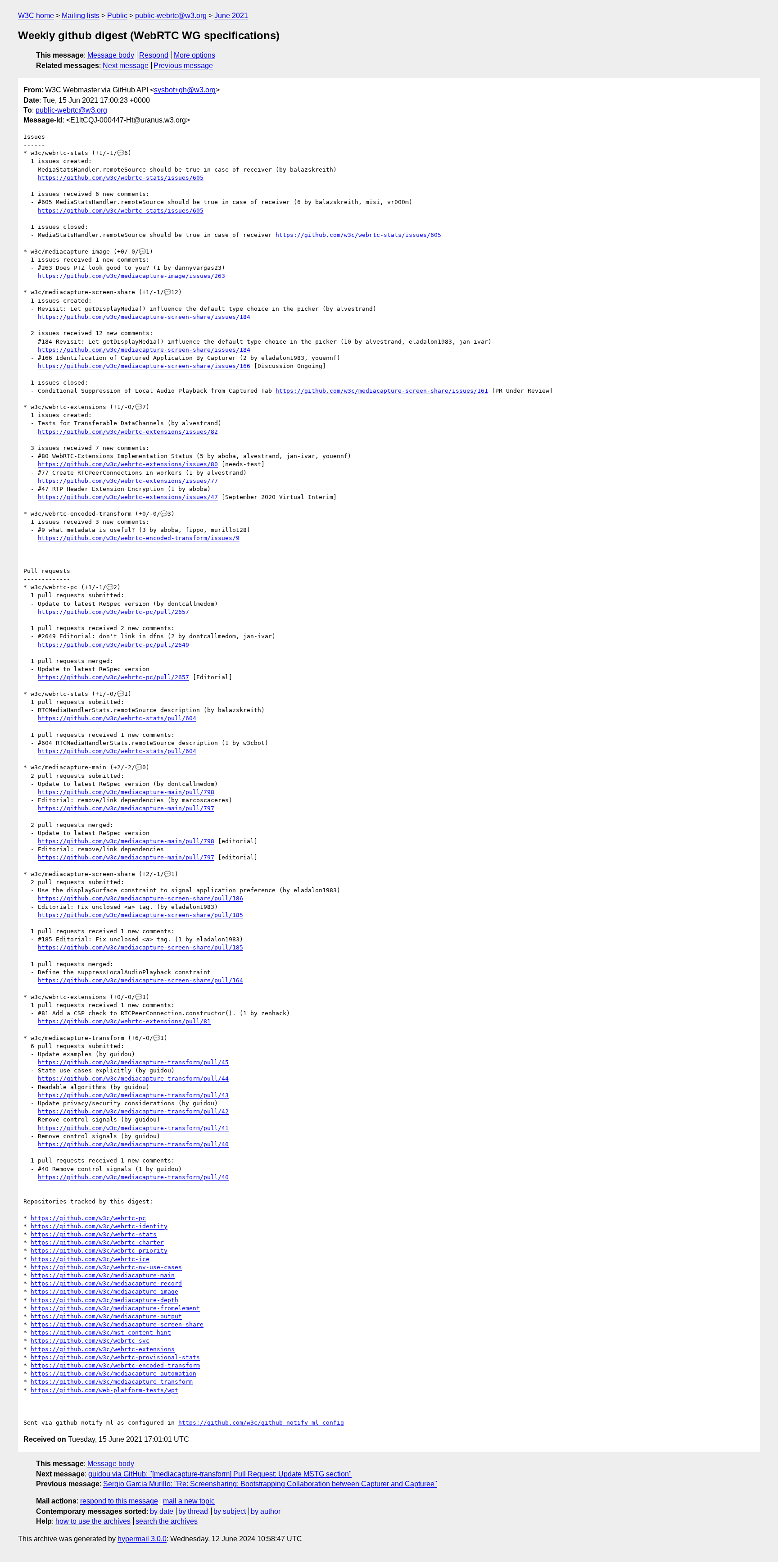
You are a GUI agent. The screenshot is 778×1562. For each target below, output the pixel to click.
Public (117, 15)
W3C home (36, 15)
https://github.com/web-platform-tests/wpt (104, 1390)
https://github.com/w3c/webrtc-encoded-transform (115, 1365)
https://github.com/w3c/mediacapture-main (103, 1275)
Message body (110, 55)
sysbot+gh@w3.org (185, 90)
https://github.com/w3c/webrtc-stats (94, 1234)
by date (161, 1511)
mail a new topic (189, 1501)
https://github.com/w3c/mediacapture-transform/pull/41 (133, 1128)
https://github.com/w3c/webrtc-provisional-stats (115, 1357)
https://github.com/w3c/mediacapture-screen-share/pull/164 (140, 980)
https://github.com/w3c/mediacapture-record (106, 1283)
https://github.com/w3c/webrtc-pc (88, 1218)
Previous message (183, 65)
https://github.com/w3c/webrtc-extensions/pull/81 (124, 1021)
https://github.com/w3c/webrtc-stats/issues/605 (121, 177)
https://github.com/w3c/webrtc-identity (99, 1226)
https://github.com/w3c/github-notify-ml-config (261, 1422)
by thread (193, 1511)
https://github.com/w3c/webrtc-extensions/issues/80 (128, 464)
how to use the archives (93, 1521)
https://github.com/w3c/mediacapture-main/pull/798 (126, 792)
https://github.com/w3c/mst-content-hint (101, 1332)
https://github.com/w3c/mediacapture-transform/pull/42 (133, 1111)
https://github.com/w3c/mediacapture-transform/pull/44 (133, 1078)
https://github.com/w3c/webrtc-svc (90, 1340)
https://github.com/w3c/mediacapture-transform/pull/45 (133, 1062)
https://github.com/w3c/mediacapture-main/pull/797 (126, 808)
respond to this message (119, 1501)
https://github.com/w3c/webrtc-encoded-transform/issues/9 (139, 538)
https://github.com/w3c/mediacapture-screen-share (117, 1324)
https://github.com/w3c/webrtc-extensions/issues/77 (128, 480)
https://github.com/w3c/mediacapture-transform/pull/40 (133, 1144)
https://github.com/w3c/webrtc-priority (99, 1250)
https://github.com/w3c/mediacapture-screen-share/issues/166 (144, 366)
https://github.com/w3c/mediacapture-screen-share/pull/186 (140, 898)
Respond (153, 55)
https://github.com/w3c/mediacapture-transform (112, 1381)
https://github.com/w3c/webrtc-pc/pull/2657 (113, 611)
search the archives (167, 1521)
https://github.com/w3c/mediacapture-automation (113, 1373)
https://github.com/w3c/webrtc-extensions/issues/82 (128, 431)
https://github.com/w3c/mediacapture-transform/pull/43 (133, 1095)
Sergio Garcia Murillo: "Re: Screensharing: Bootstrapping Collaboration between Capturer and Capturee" (270, 1484)
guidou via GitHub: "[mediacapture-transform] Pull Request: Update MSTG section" (220, 1474)
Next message (126, 65)
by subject (229, 1511)
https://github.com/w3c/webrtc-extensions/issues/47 (128, 497)
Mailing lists (81, 15)
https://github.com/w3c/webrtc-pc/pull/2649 (113, 644)
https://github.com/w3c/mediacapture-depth (104, 1300)
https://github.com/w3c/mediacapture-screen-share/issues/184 (144, 316)
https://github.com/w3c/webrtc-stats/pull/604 (117, 718)
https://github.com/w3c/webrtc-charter (97, 1242)
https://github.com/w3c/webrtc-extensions (103, 1349)
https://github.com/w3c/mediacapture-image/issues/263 (131, 275)
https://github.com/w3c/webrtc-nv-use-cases (106, 1267)
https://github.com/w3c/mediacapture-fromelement (115, 1308)
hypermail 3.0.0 (142, 1539)
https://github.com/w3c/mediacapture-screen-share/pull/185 (140, 915)
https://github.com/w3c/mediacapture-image (104, 1291)
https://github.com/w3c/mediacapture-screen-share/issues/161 (382, 390)
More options (194, 55)
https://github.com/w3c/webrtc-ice (90, 1259)
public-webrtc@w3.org (171, 15)
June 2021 (231, 15)
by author (265, 1511)
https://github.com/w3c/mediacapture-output (106, 1316)
